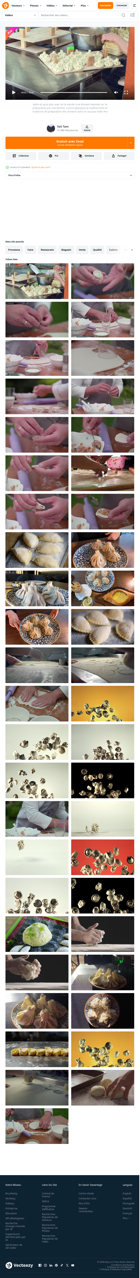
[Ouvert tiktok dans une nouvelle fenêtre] (61, 1264)
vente (82, 248)
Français (125, 1211)
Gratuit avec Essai (70, 142)
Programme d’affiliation (47, 1206)
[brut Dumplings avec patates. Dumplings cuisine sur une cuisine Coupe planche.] (36, 548)
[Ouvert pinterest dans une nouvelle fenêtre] (56, 1264)
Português (126, 1201)
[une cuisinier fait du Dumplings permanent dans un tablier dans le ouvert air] (36, 318)
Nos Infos (82, 1201)
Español (124, 1196)
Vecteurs (17, 5)
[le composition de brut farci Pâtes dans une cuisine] (36, 1048)
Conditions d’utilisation (120, 1263)
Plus (83, 5)
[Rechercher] (123, 15)
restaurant (47, 248)
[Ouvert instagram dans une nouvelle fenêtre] (45, 1264)
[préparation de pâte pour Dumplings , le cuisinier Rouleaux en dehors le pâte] (36, 702)
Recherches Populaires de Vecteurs (49, 1215)
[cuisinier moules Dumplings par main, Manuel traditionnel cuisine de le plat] (36, 510)
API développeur (14, 1216)
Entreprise (11, 1206)
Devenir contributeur (84, 1208)
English (124, 1191)
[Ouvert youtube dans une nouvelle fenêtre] (72, 1264)
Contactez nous (85, 1196)
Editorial (68, 5)
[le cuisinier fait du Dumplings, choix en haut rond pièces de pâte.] (102, 318)
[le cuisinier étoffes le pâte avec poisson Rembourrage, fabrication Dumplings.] (102, 433)
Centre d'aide (84, 1191)
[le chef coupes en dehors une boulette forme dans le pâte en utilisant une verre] (102, 356)
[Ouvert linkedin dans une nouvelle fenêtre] (51, 1264)
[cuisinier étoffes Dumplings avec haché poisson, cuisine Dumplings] (102, 510)
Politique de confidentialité (118, 1265)
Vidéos (50, 5)
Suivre (87, 130)
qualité (97, 248)
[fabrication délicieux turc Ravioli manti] (102, 472)
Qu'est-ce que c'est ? (41, 167)
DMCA (44, 1199)
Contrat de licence (47, 1193)
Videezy (9, 1201)
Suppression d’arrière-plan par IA (13, 1235)
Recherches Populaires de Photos (49, 1226)
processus (14, 248)
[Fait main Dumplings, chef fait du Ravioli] (36, 472)
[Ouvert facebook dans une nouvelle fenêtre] (40, 1264)
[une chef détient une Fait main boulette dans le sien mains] (102, 280)
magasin (66, 248)
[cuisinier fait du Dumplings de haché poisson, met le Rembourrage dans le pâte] (102, 395)
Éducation (11, 1211)
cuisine (113, 248)
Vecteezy (10, 1196)
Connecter (122, 5)
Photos (34, 5)
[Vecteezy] (5, 5)
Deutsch (125, 1206)
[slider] (73, 92)
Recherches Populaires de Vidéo (49, 1237)
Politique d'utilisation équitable (113, 1267)
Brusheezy (11, 1191)
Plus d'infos (14, 173)
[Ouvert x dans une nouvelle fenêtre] (67, 1264)
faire (30, 248)
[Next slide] (126, 248)
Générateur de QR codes (13, 1245)
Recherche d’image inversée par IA (14, 1224)
